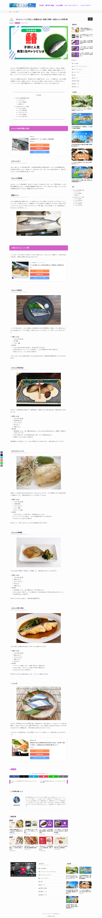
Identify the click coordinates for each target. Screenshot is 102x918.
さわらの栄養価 (22, 102)
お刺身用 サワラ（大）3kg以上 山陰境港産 (42, 139)
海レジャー (75, 78)
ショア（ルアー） (77, 72)
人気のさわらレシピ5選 (22, 106)
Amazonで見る (39, 145)
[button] (14, 776)
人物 (74, 75)
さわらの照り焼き (23, 116)
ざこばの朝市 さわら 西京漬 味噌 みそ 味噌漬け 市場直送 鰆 (47, 265)
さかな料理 (17, 22)
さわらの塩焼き (22, 108)
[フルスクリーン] (34, 875)
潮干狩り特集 (76, 81)
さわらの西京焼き (23, 110)
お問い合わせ (56, 913)
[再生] (12, 875)
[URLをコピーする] (63, 776)
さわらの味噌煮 (22, 114)
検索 (90, 19)
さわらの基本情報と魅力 (22, 98)
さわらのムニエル (23, 112)
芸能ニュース (76, 83)
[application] (23, 869)
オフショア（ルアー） (78, 69)
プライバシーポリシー (47, 913)
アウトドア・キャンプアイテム (80, 66)
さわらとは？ (22, 100)
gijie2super (16, 805)
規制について (76, 86)
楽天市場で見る (39, 148)
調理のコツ (21, 104)
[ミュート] (32, 875)
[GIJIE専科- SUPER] (22, 5)
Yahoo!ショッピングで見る (40, 152)
